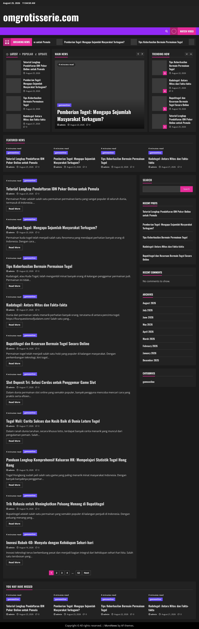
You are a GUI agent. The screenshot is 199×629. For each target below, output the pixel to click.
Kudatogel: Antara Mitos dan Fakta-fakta (13, 121)
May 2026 (148, 324)
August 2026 (149, 303)
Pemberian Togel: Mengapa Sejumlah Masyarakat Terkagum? (85, 42)
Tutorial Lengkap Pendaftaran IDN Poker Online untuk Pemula (13, 67)
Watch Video (187, 31)
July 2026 (148, 310)
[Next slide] (142, 54)
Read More (16, 209)
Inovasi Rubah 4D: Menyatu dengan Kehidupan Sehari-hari (49, 542)
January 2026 (149, 353)
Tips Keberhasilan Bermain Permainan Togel (152, 42)
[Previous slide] (138, 54)
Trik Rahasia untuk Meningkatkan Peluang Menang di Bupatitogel (55, 503)
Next (86, 572)
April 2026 (148, 331)
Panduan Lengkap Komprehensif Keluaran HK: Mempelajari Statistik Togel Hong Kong (66, 462)
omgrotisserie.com (41, 16)
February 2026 (150, 346)
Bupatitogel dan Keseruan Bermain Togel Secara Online (159, 103)
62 (78, 572)
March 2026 (149, 339)
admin (63, 124)
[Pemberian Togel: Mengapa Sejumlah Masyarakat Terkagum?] (99, 94)
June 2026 (148, 317)
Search (147, 180)
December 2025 (151, 360)
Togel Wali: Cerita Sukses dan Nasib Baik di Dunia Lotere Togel (53, 421)
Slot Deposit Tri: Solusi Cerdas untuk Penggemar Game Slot (51, 382)
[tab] (12, 54)
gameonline (64, 105)
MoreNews (110, 625)
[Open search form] (166, 31)
